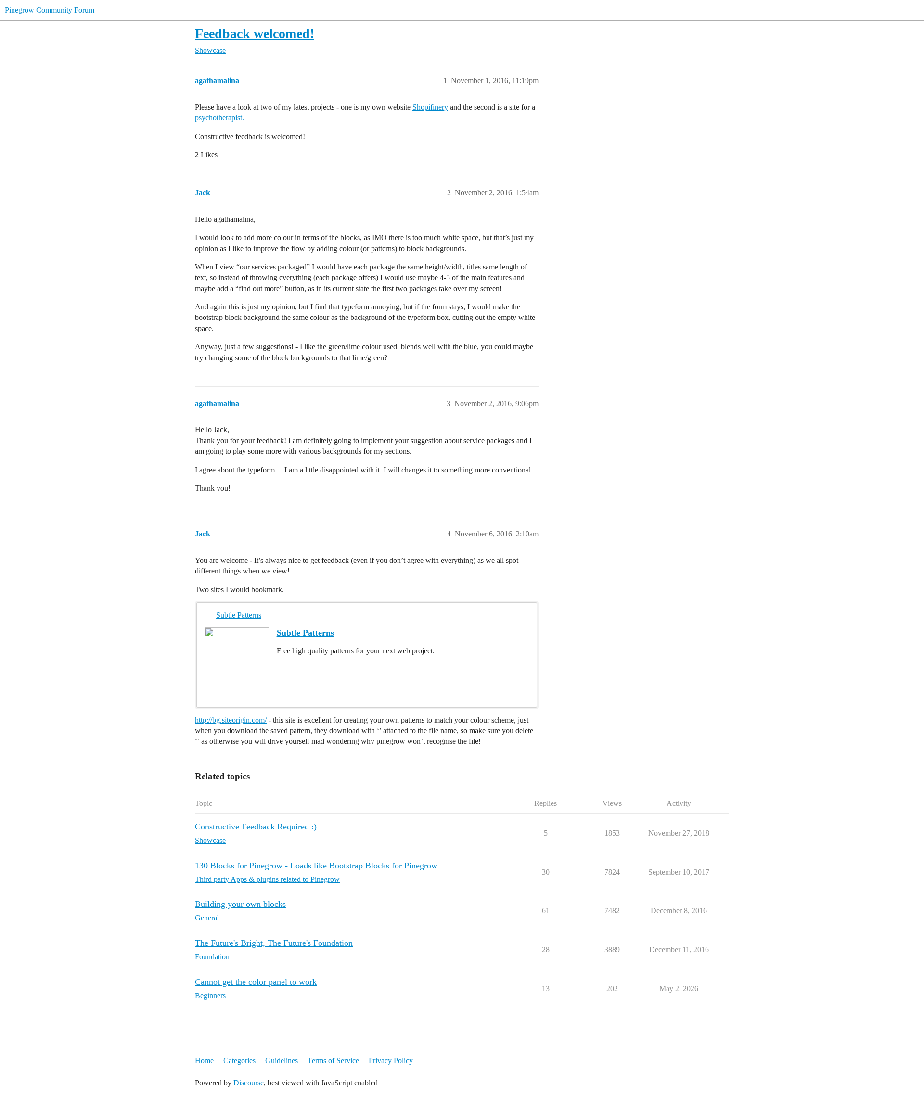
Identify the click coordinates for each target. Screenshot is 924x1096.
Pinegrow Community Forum (49, 10)
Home (204, 1061)
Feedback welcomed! (254, 33)
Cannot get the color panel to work (256, 982)
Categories (239, 1061)
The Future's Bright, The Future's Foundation (274, 943)
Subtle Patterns (238, 615)
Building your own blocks (240, 904)
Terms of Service (333, 1061)
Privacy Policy (391, 1061)
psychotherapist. (219, 118)
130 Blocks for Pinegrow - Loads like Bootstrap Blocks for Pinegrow (316, 865)
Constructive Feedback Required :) (256, 826)
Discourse (248, 1083)
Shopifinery (430, 107)
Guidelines (281, 1061)
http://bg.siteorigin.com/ (231, 720)
